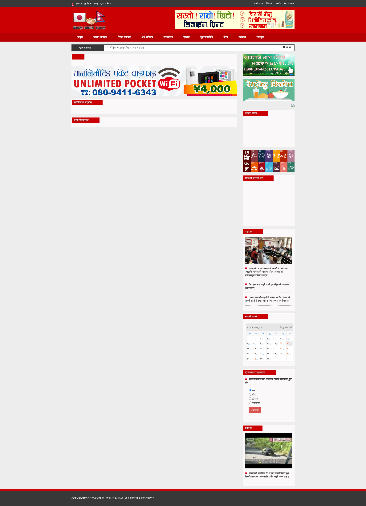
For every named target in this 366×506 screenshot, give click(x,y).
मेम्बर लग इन (289, 3)
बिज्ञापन (269, 3)
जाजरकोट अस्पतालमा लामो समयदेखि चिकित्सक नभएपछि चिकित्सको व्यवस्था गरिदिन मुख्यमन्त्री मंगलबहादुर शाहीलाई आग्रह (266, 272)
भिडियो (248, 428)
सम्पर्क (278, 3)
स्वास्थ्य (242, 37)
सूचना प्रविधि (206, 37)
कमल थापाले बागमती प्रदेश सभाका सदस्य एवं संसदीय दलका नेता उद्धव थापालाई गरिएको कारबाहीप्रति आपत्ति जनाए (163, 47)
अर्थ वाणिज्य (147, 37)
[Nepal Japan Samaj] (89, 19)
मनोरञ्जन (168, 37)
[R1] (269, 64)
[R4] (293, 105)
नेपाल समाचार (124, 37)
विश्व (226, 37)
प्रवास (186, 37)
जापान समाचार (100, 37)
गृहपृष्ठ (80, 37)
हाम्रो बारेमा (258, 3)
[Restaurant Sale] (269, 89)
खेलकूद (260, 37)
